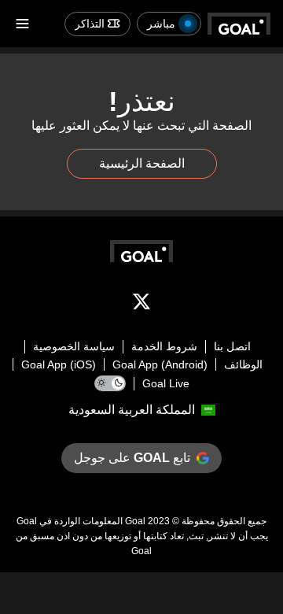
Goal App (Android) (160, 364)
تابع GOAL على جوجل (132, 457)
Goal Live (165, 383)
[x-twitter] (141, 304)
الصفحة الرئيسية (142, 163)
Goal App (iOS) (58, 364)
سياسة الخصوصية (74, 346)
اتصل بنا (232, 346)
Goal (135, 521)
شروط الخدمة (164, 346)
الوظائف (243, 364)
